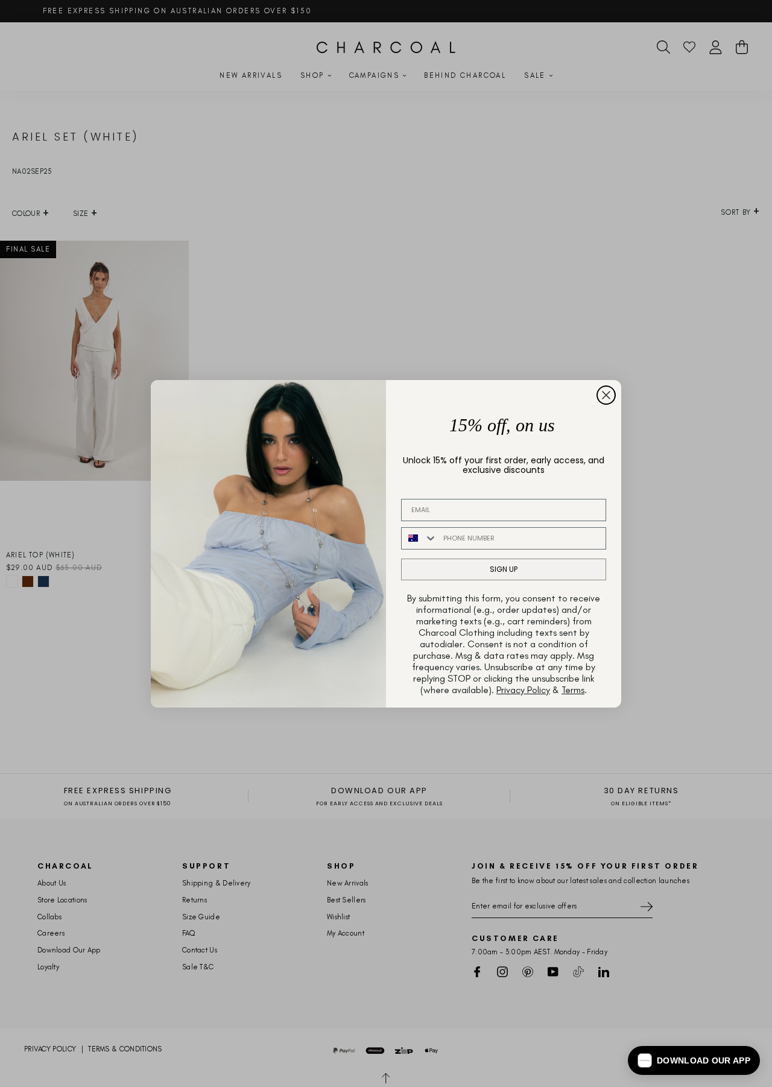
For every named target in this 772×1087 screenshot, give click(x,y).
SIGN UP (503, 569)
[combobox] (419, 538)
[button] (694, 1060)
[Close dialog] (606, 395)
